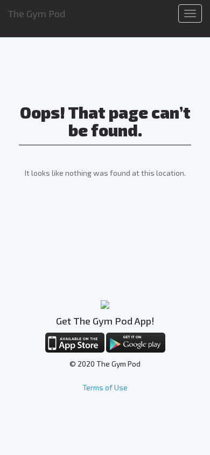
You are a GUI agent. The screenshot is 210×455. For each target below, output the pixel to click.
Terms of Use (105, 387)
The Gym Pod (36, 13)
